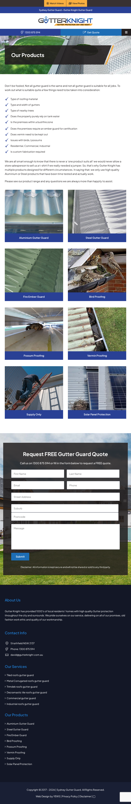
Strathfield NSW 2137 (23, 643)
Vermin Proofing (16, 752)
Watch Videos (57, 3)
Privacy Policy (70, 796)
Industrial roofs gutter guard (23, 703)
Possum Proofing (17, 746)
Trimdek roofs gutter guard (22, 686)
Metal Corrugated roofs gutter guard (28, 680)
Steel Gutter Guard (17, 729)
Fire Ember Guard (17, 735)
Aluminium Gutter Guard (20, 723)
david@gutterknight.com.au (27, 654)
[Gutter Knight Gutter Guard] (65, 17)
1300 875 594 (32, 32)
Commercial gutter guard (21, 698)
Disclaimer (85, 796)
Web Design (43, 796)
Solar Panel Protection (19, 763)
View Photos (78, 3)
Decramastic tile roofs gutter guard (27, 692)
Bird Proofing (14, 740)
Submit (20, 556)
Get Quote (93, 32)
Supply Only (13, 758)
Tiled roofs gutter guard (20, 675)
